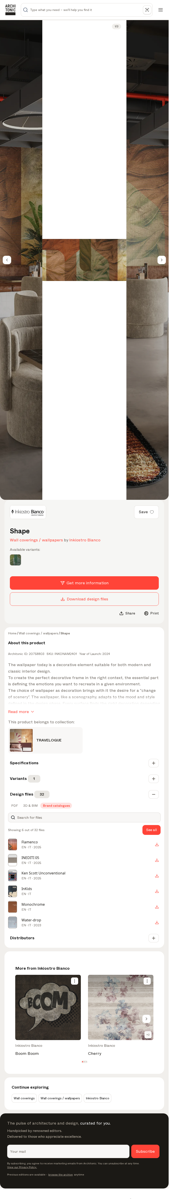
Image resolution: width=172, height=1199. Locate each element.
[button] (82, 1061)
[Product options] (74, 981)
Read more (18, 712)
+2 (148, 1035)
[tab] (14, 805)
